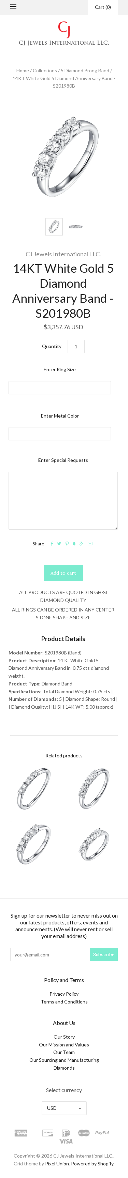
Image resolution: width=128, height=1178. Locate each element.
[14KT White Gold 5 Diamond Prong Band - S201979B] (33, 844)
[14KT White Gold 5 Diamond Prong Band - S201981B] (94, 844)
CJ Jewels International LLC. (63, 254)
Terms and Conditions (64, 1002)
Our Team (64, 1052)
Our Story (64, 1037)
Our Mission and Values (64, 1044)
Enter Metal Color (60, 416)
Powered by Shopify (92, 1163)
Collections (45, 70)
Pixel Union (57, 1163)
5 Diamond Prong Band (85, 70)
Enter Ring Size (60, 369)
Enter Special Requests (63, 460)
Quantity (51, 346)
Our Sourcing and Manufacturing (64, 1060)
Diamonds (64, 1068)
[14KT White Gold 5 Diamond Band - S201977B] (33, 788)
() (103, 7)
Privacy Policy (64, 994)
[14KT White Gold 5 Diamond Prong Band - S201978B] (94, 788)
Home (22, 70)
